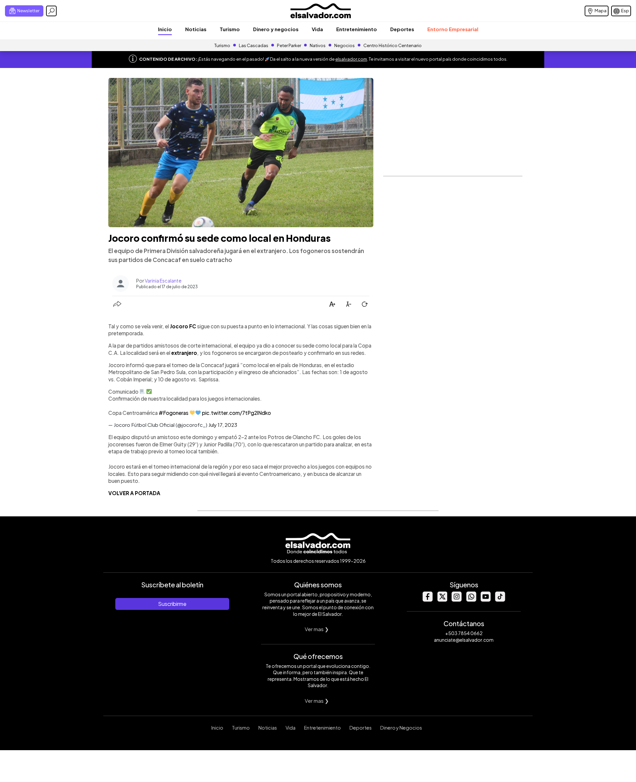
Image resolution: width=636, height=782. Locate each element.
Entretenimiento (356, 29)
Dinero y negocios (275, 29)
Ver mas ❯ (317, 629)
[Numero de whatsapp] (471, 600)
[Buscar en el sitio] (51, 11)
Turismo (230, 29)
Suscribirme (172, 603)
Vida (317, 29)
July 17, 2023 (222, 425)
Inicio (165, 29)
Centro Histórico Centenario (392, 45)
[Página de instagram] (456, 600)
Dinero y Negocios (401, 728)
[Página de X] (442, 600)
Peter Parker (289, 45)
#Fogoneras (173, 413)
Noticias (195, 29)
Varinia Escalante (163, 281)
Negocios (344, 45)
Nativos (318, 45)
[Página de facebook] (427, 600)
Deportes (402, 29)
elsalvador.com (351, 59)
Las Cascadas (253, 45)
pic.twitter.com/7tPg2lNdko (236, 413)
